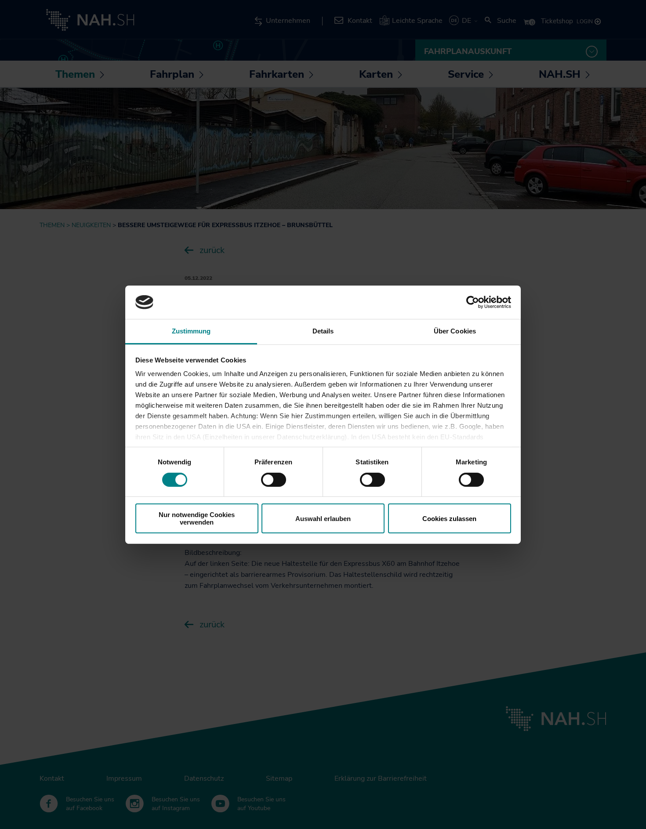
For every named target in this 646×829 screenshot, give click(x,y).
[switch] (273, 480)
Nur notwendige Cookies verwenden (197, 518)
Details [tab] (323, 331)
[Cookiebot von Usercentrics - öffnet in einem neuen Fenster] (472, 302)
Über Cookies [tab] (455, 331)
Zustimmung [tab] (191, 331)
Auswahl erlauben (323, 518)
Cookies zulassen (449, 518)
